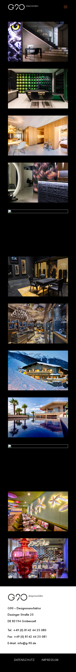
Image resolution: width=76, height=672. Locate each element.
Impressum (50, 660)
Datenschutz (24, 660)
